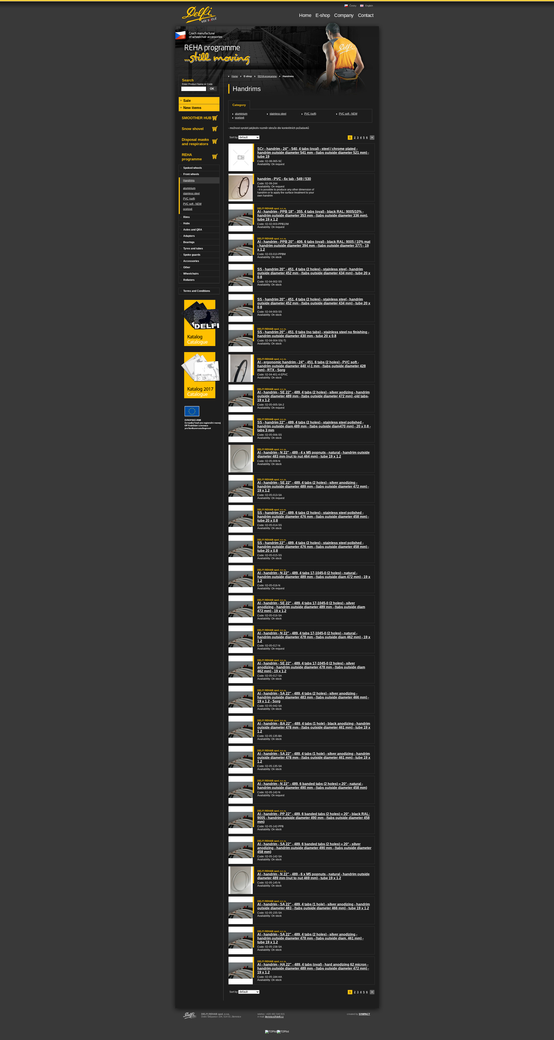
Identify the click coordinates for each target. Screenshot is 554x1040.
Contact (366, 15)
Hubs (186, 223)
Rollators (189, 279)
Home (235, 76)
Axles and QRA (192, 229)
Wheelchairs (191, 273)
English (369, 5)
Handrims (288, 76)
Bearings (189, 242)
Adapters (189, 235)
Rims (186, 217)
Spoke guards (191, 254)
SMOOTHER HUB (196, 118)
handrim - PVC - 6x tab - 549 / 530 (284, 179)
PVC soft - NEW (348, 113)
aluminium (241, 113)
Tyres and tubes (193, 248)
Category (239, 105)
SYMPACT (364, 1014)
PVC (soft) (310, 113)
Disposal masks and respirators (195, 142)
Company (344, 15)
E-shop (248, 76)
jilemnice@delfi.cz (274, 1016)
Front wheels (191, 174)
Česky (352, 5)
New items (192, 108)
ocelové (239, 117)
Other (186, 267)
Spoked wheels (192, 167)
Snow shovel (193, 129)
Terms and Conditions (196, 290)
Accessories (191, 261)
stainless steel (278, 113)
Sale (187, 101)
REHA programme (267, 76)
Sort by (233, 137)
